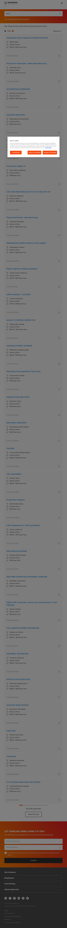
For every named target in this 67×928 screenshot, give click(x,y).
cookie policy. (48, 147)
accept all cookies (50, 152)
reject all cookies (34, 152)
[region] (33, 146)
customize (16, 152)
